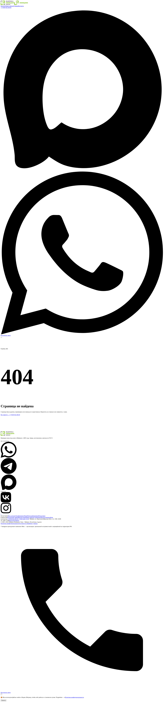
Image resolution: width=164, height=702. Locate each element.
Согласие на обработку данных (28, 523)
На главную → (5, 415)
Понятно (3, 700)
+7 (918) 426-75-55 (23, 519)
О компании (37, 517)
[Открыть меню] (1, 337)
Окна (17, 516)
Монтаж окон (22, 517)
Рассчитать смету (6, 335)
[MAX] (82, 170)
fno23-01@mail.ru (14, 520)
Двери (25, 516)
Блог (51, 517)
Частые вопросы (45, 517)
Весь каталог (12, 516)
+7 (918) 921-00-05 (6, 7)
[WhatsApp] (82, 334)
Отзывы (15, 6)
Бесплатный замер (12, 517)
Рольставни (42, 516)
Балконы (21, 516)
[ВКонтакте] (6, 502)
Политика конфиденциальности (10, 523)
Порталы (30, 516)
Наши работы (9, 6)
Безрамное (36, 516)
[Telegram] (9, 473)
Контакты (21, 6)
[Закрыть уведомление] (1, 694)
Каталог (3, 6)
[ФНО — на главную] (14, 4)
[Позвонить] (82, 691)
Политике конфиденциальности (74, 697)
